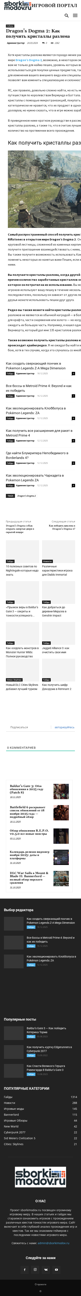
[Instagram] (35, 1270)
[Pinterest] (40, 507)
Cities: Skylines (14, 679)
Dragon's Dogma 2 (26, 495)
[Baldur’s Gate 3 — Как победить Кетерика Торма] (14, 1033)
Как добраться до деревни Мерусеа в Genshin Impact (54, 611)
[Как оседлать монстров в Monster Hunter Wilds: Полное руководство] (22, 633)
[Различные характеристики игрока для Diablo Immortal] (58, 551)
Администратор (15, 43)
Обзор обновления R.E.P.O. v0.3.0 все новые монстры (29, 832)
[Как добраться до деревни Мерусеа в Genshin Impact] (58, 592)
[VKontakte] (46, 1270)
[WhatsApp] (49, 507)
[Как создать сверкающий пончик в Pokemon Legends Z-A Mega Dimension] (14, 924)
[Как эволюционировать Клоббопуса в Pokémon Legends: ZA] (14, 961)
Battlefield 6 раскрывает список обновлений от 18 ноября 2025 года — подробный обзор (27, 812)
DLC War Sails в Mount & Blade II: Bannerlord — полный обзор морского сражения (29, 878)
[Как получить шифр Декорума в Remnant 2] (58, 670)
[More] (58, 507)
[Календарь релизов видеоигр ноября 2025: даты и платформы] (61, 857)
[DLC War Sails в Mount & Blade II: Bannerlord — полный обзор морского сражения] (61, 878)
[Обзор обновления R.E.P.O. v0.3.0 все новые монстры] (61, 836)
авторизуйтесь (64, 727)
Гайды (10, 26)
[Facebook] (22, 507)
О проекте (40, 1284)
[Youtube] (56, 1270)
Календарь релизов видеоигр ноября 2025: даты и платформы (29, 855)
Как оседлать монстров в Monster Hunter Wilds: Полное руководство (22, 652)
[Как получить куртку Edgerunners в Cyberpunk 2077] (14, 1052)
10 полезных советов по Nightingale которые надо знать (22, 570)
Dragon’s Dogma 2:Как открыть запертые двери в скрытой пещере (20, 529)
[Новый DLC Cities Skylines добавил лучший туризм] (22, 670)
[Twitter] (31, 507)
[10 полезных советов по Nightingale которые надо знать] (22, 551)
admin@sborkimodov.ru (53, 1243)
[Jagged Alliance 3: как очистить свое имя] (58, 633)
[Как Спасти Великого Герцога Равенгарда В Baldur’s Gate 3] (14, 1071)
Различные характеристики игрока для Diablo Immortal (57, 570)
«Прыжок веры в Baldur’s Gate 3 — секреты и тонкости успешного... (22, 611)
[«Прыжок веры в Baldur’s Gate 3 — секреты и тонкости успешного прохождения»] (22, 592)
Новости (47, 561)
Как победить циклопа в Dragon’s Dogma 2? (62, 527)
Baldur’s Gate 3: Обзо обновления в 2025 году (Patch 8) (26, 789)
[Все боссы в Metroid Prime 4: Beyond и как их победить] (14, 942)
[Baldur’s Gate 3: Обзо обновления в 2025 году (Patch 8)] (61, 791)
